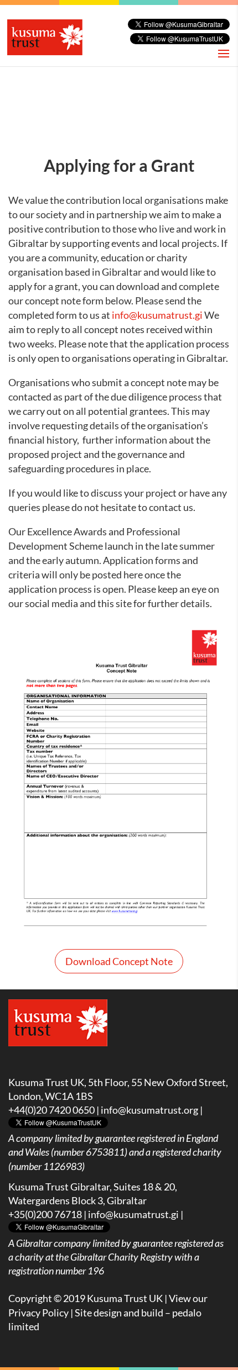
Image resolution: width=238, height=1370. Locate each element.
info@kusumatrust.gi (157, 315)
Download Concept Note (119, 961)
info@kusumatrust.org (149, 1110)
